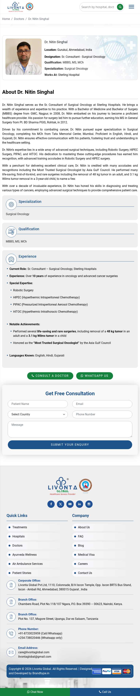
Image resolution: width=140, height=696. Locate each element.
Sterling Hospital (68, 75)
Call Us (106, 692)
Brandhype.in (40, 673)
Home (6, 19)
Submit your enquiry (70, 444)
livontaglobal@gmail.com (34, 656)
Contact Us (85, 573)
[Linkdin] (79, 504)
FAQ (80, 536)
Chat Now (36, 692)
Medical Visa (86, 554)
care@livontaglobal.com (33, 652)
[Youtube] (70, 504)
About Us (84, 527)
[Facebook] (51, 504)
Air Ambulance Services (27, 564)
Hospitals (18, 536)
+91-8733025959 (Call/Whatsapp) (40, 633)
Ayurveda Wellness (24, 554)
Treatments (19, 527)
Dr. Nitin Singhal (38, 19)
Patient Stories (21, 573)
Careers (83, 564)
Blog (81, 545)
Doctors (19, 19)
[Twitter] (60, 504)
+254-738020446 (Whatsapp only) (40, 638)
